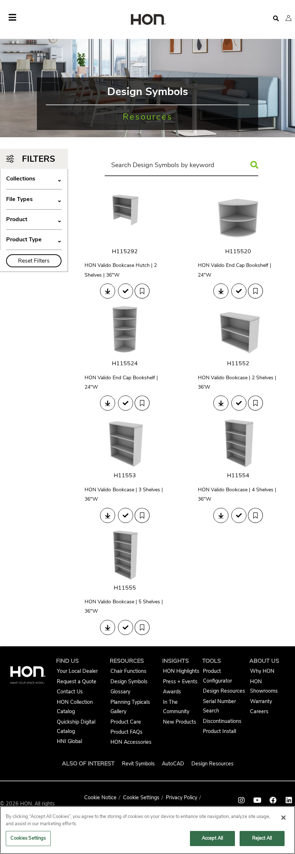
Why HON (262, 671)
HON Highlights (181, 671)
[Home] (147, 20)
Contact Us (70, 691)
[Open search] (276, 18)
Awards (172, 691)
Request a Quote (76, 681)
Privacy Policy (181, 797)
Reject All (262, 838)
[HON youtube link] (257, 800)
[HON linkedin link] (288, 800)
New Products (179, 721)
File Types (34, 199)
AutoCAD (173, 763)
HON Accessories (130, 742)
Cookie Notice (100, 797)
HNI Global (69, 741)
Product (34, 219)
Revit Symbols (138, 763)
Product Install (219, 731)
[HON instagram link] (241, 800)
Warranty (261, 701)
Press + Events (180, 681)
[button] (288, 18)
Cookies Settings (28, 838)
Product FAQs (126, 731)
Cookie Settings (141, 797)
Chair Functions (128, 671)
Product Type (34, 240)
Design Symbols (129, 681)
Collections (34, 179)
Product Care (125, 721)
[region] (147, 830)
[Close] (283, 818)
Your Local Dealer (77, 671)
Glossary (120, 691)
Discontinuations (222, 721)
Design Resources (224, 690)
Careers (259, 711)
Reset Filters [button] (34, 261)
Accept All (212, 838)
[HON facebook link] (273, 800)
